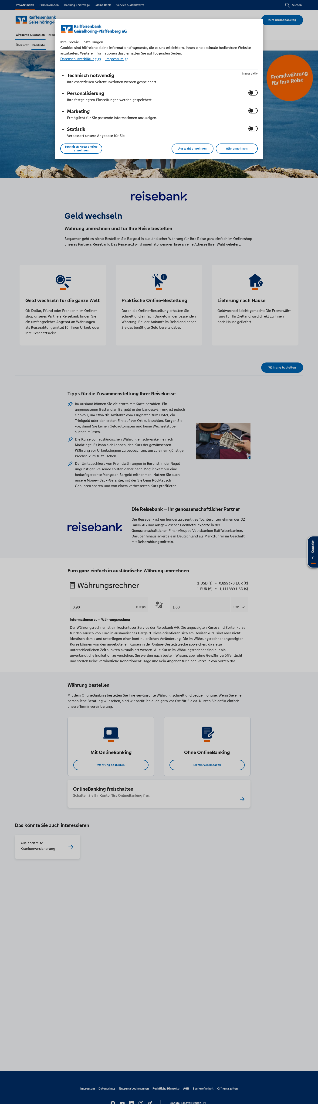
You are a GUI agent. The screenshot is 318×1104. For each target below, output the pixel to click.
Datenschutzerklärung (79, 59)
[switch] (253, 93)
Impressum (114, 59)
